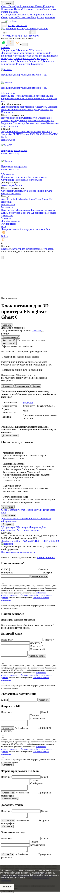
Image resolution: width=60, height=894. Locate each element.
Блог (33, 17)
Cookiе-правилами (16, 878)
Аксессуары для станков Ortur (35, 229)
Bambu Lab (18, 131)
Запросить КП (8, 340)
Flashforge (47, 131)
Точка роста (49, 509)
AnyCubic (6, 131)
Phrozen (25, 134)
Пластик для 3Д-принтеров (15, 210)
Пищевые (22, 98)
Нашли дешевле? (10, 337)
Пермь (53, 9)
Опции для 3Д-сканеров (41, 61)
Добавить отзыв (9, 435)
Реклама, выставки (36, 123)
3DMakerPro (22, 199)
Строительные (9, 98)
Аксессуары (41, 106)
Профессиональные (42, 95)
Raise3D (47, 134)
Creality (28, 131)
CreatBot (36, 131)
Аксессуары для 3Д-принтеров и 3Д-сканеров (24, 59)
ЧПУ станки (35, 50)
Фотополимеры (19, 109)
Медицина (7, 123)
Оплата (22, 14)
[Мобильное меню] (4, 24)
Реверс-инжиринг (38, 190)
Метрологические (37, 177)
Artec (4, 199)
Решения (34, 530)
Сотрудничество (17, 509)
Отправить (7, 765)
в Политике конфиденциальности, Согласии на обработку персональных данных (27, 595)
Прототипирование (11, 117)
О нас (4, 14)
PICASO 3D (36, 134)
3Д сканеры (22, 527)
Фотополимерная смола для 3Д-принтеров (35, 55)
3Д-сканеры (22, 50)
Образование (45, 117)
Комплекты (37, 64)
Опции (18, 185)
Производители (34, 509)
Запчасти (53, 106)
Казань (39, 6)
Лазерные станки (10, 229)
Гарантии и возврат (30, 518)
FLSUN (17, 134)
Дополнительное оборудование (18, 53)
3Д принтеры (8, 527)
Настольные (8, 95)
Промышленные (23, 95)
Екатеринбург (27, 6)
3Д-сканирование (35, 14)
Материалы (7, 207)
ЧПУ (3, 226)
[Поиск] (10, 43)
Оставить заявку (39, 576)
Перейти (36, 330)
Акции (40, 17)
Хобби (5, 120)
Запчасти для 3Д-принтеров (16, 64)
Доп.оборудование (11, 221)
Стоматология (30, 117)
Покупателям (8, 515)
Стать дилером (9, 17)
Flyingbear (28, 402)
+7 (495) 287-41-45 (17, 25)
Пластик (6, 109)
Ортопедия (12, 126)
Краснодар (48, 6)
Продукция (7, 524)
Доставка (13, 14)
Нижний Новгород (24, 9)
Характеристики (22, 386)
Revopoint (6, 201)
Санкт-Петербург (10, 6)
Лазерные (20, 179)
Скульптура (19, 123)
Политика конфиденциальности (18, 552)
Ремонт (49, 14)
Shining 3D (47, 199)
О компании (7, 507)
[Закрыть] (42, 331)
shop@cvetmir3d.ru (11, 541)
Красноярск (7, 9)
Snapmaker (7, 134)
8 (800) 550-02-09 (30, 35)
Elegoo (4, 137)
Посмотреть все (33, 179)
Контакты (50, 17)
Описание (7, 386)
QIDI (55, 134)
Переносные (21, 177)
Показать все (8, 139)
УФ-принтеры (8, 223)
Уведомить (44, 700)
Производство (16, 120)
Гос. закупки (24, 17)
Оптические (7, 179)
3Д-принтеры (8, 50)
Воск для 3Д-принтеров (14, 58)
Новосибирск (42, 9)
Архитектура (47, 120)
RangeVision (35, 199)
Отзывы (36, 386)
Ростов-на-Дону (9, 12)
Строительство (32, 120)
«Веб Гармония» (46, 557)
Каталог (5, 47)
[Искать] (33, 32)
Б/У (42, 98)
